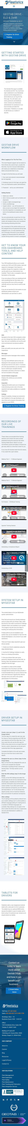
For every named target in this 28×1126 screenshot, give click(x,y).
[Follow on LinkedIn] (3, 1099)
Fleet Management (8, 1075)
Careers (4, 1049)
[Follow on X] (14, 1099)
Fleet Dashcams (7, 1077)
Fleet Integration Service (9, 1086)
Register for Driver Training (12, 36)
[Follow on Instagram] (11, 1099)
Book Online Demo (14, 990)
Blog (3, 1053)
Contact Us (5, 1064)
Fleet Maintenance (8, 1082)
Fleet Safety (5, 1080)
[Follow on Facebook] (7, 1099)
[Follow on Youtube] (18, 1099)
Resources (5, 1056)
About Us (5, 1045)
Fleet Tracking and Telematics (11, 1084)
